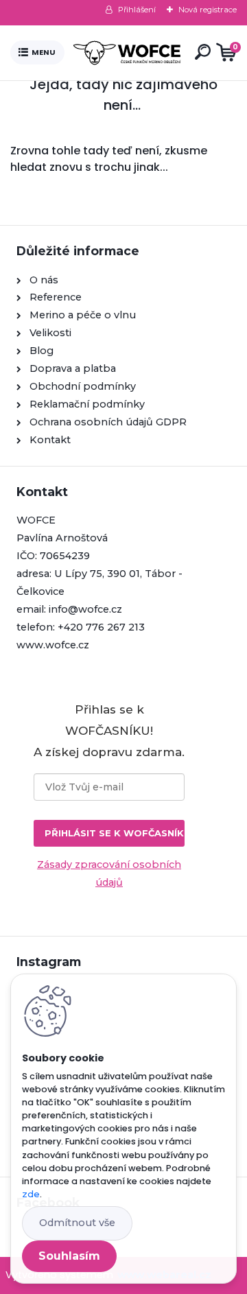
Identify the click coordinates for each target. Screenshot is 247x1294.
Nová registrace (207, 9)
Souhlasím (69, 1255)
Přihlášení (137, 9)
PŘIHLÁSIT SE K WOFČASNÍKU (115, 832)
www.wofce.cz (52, 645)
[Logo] (127, 53)
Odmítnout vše (77, 1222)
